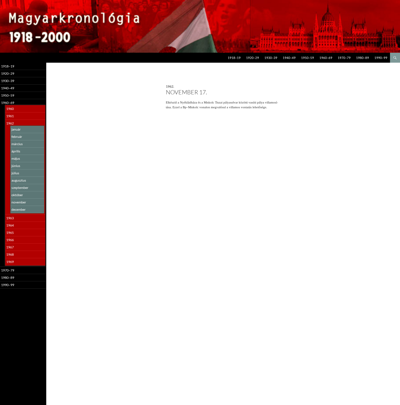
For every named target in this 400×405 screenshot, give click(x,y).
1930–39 (270, 58)
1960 (10, 109)
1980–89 (362, 58)
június (15, 166)
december (18, 209)
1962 (10, 123)
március (17, 144)
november (18, 202)
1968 (10, 254)
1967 (10, 247)
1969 (10, 262)
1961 (10, 116)
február (16, 136)
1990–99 (380, 58)
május (15, 158)
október (17, 195)
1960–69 (325, 58)
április (15, 151)
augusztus (18, 180)
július (15, 173)
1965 (10, 232)
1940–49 (289, 58)
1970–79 (344, 58)
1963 (10, 218)
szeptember (19, 187)
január (16, 129)
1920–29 (252, 58)
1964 (10, 225)
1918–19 (234, 58)
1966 (10, 240)
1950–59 (307, 58)
